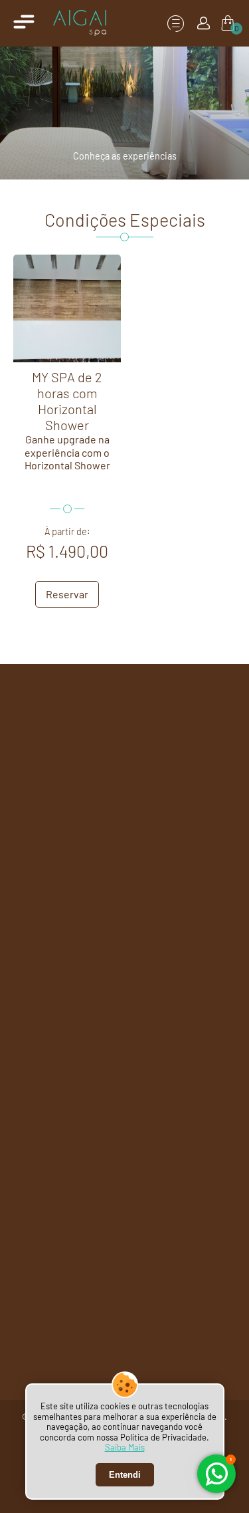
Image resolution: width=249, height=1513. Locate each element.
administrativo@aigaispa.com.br (124, 883)
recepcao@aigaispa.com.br (125, 834)
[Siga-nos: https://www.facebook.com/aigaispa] (166, 711)
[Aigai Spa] (79, 23)
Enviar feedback (179, 918)
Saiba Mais (125, 1448)
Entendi (125, 1475)
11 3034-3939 (76, 788)
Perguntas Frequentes (82, 918)
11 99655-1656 (172, 788)
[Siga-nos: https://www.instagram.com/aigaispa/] (204, 711)
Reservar (67, 594)
